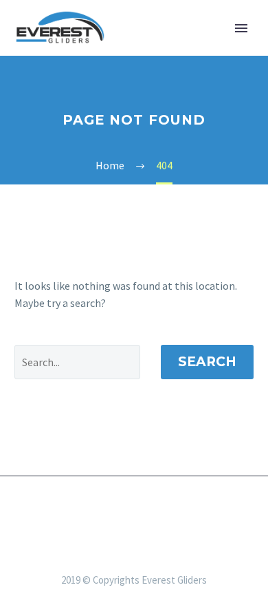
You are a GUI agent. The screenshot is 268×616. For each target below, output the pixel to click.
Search (207, 362)
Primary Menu (241, 28)
